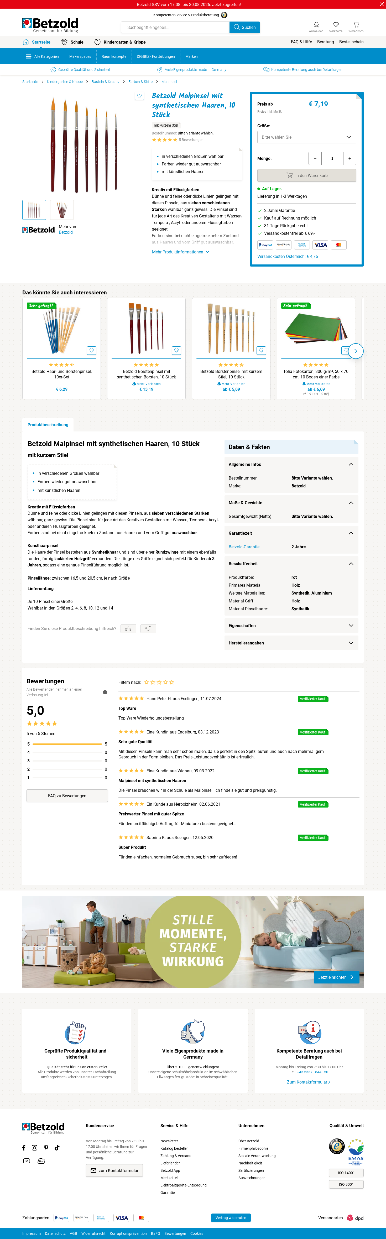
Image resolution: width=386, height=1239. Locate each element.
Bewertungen (175, 1233)
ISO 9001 (346, 1184)
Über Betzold (248, 1141)
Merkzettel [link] (169, 1178)
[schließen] (382, 4)
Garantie (167, 1192)
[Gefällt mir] (128, 628)
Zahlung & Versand (175, 1156)
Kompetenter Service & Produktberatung (186, 15)
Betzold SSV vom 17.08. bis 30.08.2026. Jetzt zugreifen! (189, 4)
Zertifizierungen (251, 1170)
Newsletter (169, 1141)
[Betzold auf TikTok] (57, 1149)
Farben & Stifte (140, 82)
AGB (73, 1233)
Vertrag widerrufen (231, 1218)
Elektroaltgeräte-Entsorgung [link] (183, 1185)
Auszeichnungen (251, 1178)
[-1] (315, 158)
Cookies (196, 1233)
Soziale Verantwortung (257, 1156)
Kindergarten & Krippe (65, 82)
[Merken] (139, 96)
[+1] (349, 158)
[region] (193, 547)
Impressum (31, 1233)
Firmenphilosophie (253, 1148)
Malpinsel (169, 82)
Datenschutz (55, 1233)
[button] (306, 137)
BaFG (155, 1233)
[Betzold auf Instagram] (34, 1149)
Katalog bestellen (174, 1148)
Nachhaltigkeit (250, 1163)
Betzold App (170, 1170)
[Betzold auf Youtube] (26, 1162)
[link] (336, 26)
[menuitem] (301, 42)
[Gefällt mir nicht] (148, 628)
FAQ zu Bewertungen (67, 795)
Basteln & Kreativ (105, 82)
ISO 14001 (346, 1173)
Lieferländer (170, 1163)
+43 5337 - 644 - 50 (312, 1072)
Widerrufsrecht (93, 1233)
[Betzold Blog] (41, 1162)
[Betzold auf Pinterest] (46, 1149)
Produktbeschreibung (48, 424)
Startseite (30, 82)
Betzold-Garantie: (244, 546)
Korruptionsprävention (128, 1233)
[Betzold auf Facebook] (23, 1149)
